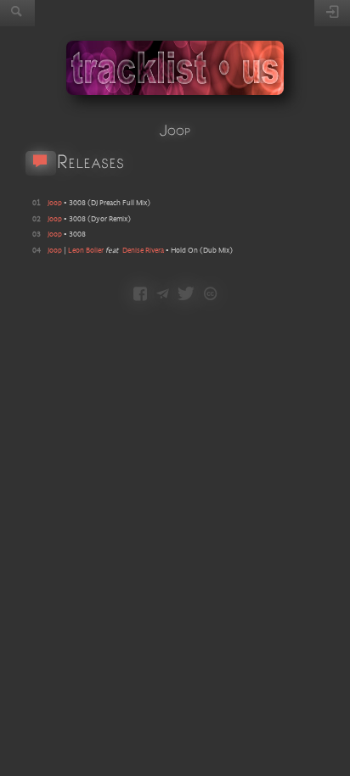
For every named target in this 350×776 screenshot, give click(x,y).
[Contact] (162, 295)
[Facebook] (140, 295)
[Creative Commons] (210, 295)
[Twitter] (186, 295)
